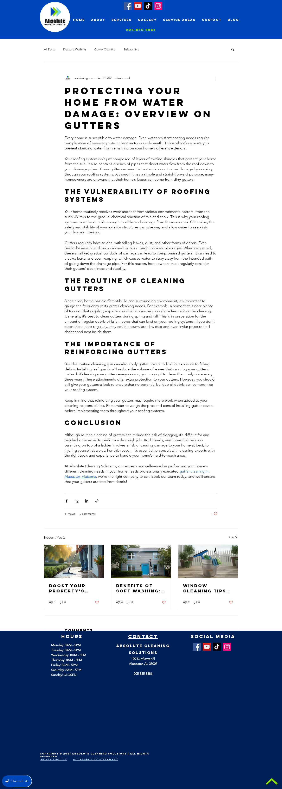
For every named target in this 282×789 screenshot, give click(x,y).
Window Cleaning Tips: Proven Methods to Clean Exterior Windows (207, 588)
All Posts (49, 49)
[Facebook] (128, 6)
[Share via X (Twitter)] (77, 501)
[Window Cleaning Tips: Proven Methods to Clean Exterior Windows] (208, 561)
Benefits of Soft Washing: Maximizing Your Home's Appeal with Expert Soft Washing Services (138, 588)
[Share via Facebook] (67, 501)
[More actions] (214, 77)
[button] (233, 49)
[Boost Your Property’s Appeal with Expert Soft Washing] (74, 561)
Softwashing (131, 49)
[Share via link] (97, 501)
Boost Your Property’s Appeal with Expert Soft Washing (68, 588)
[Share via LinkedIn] (87, 501)
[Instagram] (158, 6)
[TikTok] (148, 6)
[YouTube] (138, 6)
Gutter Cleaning (104, 49)
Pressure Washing (74, 49)
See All (233, 537)
